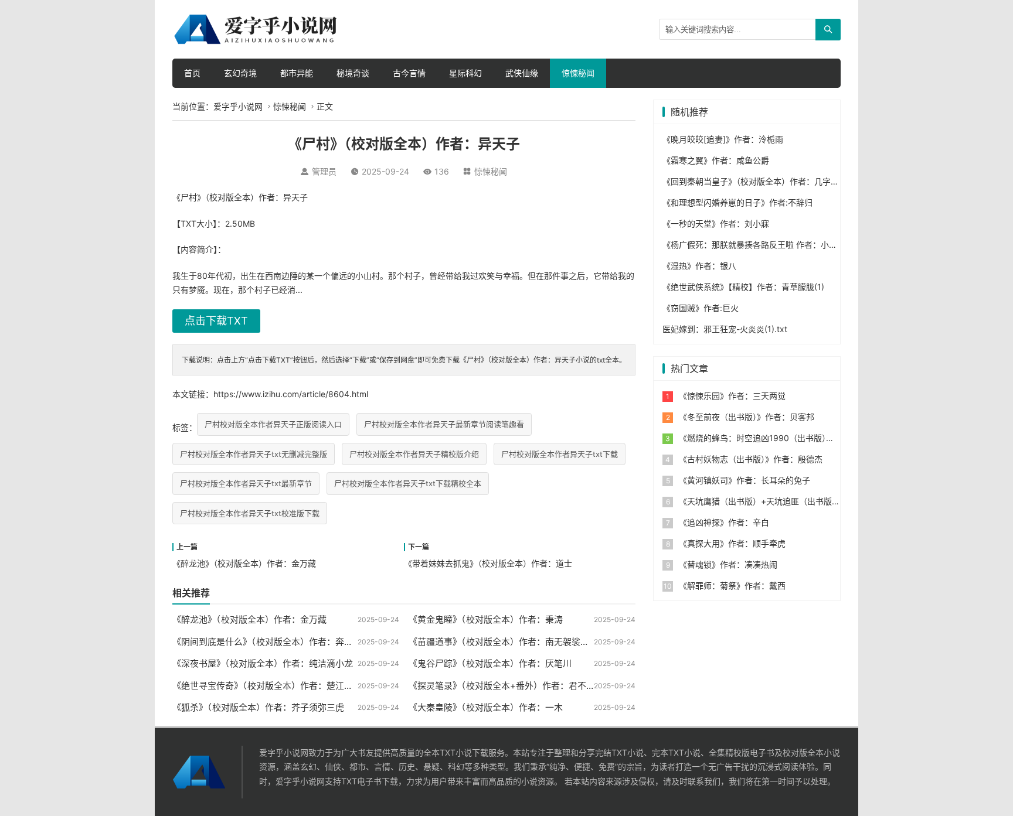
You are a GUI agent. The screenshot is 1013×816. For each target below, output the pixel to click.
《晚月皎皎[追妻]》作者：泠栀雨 (722, 139)
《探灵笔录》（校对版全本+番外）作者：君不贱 (502, 685)
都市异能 (296, 73)
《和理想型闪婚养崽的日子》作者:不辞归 (737, 202)
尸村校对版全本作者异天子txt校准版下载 (249, 513)
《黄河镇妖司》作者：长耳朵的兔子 (744, 480)
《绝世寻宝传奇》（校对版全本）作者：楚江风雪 (267, 685)
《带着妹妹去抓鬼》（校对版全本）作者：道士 (488, 563)
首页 (192, 73)
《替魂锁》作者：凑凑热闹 (728, 564)
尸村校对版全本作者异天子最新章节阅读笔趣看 (444, 424)
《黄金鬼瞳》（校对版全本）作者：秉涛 (486, 619)
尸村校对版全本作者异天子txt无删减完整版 (253, 454)
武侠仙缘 (521, 73)
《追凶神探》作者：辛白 (724, 522)
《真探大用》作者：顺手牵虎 (732, 543)
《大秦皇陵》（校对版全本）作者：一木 (486, 707)
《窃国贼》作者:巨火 (700, 308)
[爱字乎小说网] (257, 28)
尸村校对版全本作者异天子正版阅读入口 (273, 424)
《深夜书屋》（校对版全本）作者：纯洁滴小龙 (262, 663)
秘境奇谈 (352, 73)
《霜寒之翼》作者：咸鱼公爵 (715, 160)
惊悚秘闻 (578, 73)
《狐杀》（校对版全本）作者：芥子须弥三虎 (258, 707)
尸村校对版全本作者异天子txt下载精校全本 (407, 483)
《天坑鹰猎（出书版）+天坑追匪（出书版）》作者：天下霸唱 (790, 501)
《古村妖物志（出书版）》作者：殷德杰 (750, 459)
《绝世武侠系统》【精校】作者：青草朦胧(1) (743, 287)
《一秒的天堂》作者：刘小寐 (715, 223)
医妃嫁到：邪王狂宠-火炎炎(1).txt (724, 329)
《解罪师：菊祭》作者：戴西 (732, 585)
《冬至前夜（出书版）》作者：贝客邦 (746, 417)
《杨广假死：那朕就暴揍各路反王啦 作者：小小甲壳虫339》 (774, 245)
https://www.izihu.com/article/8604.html (290, 394)
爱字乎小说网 (238, 106)
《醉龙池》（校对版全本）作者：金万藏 (244, 563)
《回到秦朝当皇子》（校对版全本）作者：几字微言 (754, 181)
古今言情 (409, 73)
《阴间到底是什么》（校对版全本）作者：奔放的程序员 (280, 641)
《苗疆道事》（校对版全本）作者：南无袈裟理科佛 (508, 641)
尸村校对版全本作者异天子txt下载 (559, 454)
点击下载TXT (216, 321)
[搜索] (828, 29)
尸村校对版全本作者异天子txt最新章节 (246, 483)
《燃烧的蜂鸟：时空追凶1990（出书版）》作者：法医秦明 (785, 438)
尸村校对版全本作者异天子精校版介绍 (414, 454)
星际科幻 (465, 73)
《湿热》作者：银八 (699, 266)
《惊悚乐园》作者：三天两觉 (732, 396)
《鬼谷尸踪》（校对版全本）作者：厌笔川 (490, 663)
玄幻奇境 (240, 73)
